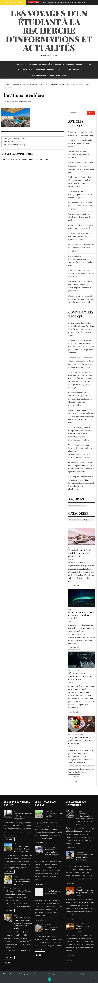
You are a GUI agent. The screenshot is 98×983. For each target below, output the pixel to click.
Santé (59, 70)
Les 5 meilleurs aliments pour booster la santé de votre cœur (79, 740)
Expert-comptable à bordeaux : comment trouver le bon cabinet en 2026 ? (81, 236)
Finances (70, 64)
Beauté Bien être (46, 64)
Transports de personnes (58, 75)
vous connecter (17, 159)
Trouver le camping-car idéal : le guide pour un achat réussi (79, 552)
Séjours (76, 70)
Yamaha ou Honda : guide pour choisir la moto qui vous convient (81, 349)
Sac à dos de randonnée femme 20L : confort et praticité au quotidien (81, 248)
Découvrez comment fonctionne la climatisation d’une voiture (80, 676)
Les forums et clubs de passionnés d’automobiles (80, 402)
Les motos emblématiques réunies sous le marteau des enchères (79, 217)
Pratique (50, 70)
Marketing (22, 70)
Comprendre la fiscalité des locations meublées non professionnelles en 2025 (15, 141)
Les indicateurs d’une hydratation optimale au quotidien (78, 154)
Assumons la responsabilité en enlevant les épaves (52, 852)
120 (74, 781)
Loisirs (79, 64)
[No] (96, 978)
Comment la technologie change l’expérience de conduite (78, 437)
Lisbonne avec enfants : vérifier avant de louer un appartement (23, 816)
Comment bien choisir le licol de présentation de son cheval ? (84, 857)
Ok (49, 979)
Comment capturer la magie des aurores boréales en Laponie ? (81, 615)
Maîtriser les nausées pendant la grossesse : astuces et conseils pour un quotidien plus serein (23, 923)
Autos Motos (32, 64)
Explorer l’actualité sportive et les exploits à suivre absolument (81, 486)
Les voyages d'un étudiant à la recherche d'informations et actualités (49, 30)
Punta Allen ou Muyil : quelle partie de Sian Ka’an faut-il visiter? (58, 2)
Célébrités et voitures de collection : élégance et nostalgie (78, 396)
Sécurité (67, 70)
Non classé (40, 70)
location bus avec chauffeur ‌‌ (80, 457)
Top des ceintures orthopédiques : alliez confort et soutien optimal (80, 194)
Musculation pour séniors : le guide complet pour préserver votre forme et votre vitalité (80, 299)
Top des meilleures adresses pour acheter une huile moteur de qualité (81, 206)
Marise (28, 101)
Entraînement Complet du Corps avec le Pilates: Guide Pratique (79, 332)
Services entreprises (37, 75)
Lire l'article (74, 585)
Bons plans (59, 64)
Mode (31, 70)
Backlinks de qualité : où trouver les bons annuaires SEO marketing (81, 273)
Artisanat (20, 64)
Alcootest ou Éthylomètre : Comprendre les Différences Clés (80, 431)
